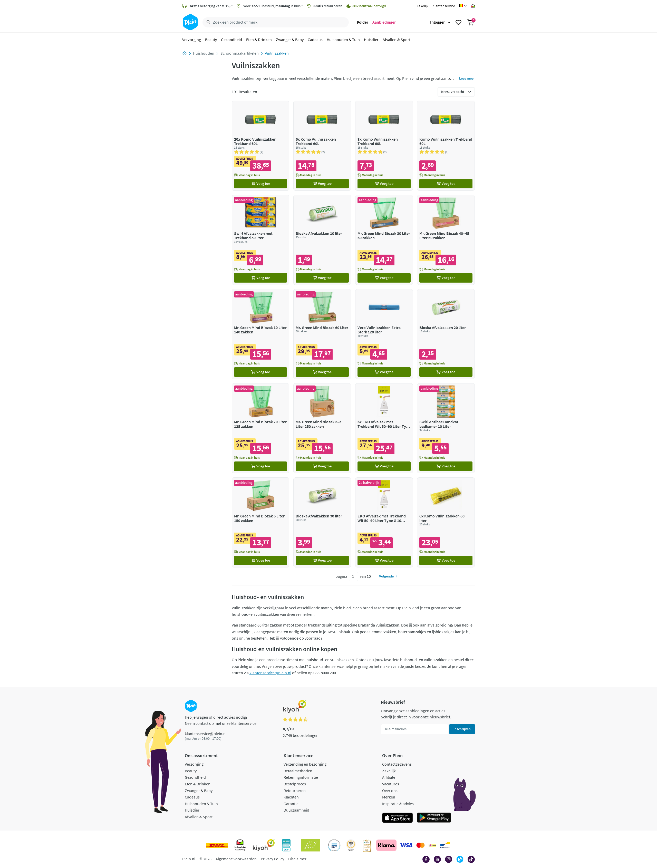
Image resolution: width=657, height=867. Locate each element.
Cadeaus (315, 39)
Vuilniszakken (277, 53)
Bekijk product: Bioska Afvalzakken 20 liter (446, 334)
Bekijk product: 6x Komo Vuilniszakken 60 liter (446, 522)
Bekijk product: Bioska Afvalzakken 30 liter (322, 522)
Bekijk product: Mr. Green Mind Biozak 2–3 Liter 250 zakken (322, 428)
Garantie (291, 803)
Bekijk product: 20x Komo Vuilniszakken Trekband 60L (260, 145)
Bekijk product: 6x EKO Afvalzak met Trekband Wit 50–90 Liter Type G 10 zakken (384, 428)
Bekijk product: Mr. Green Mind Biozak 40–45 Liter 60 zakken (446, 240)
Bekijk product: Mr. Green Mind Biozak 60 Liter (322, 334)
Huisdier (371, 39)
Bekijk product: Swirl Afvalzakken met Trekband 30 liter (260, 240)
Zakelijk (422, 6)
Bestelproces (295, 783)
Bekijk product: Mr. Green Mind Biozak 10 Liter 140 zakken (260, 334)
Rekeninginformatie (301, 777)
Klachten (291, 796)
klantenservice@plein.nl (270, 672)
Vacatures (390, 783)
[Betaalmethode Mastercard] (421, 845)
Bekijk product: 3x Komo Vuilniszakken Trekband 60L (384, 145)
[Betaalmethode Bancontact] (445, 845)
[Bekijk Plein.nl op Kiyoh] (264, 845)
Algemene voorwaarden (236, 858)
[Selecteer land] (463, 6)
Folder (362, 22)
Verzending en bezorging (305, 764)
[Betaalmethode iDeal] (432, 845)
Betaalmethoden (298, 770)
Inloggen (438, 22)
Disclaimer (297, 858)
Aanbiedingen (384, 22)
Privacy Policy (272, 858)
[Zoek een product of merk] (207, 22)
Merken (388, 796)
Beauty (211, 39)
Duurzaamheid (296, 810)
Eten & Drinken (259, 39)
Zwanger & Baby (290, 39)
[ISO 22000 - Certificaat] (334, 845)
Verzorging (191, 39)
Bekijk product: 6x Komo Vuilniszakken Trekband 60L (322, 145)
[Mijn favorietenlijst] (458, 22)
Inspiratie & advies (398, 803)
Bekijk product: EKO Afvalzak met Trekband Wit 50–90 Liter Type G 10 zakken (384, 522)
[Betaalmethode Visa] (406, 845)
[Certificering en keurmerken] (310, 845)
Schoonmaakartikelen (239, 53)
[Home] (184, 53)
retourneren (327, 6)
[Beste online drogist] (350, 845)
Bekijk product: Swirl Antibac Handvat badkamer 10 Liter (446, 428)
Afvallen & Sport (396, 39)
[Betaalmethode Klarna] (386, 845)
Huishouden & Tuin (343, 39)
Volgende (386, 576)
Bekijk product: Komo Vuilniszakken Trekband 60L (446, 145)
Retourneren (295, 790)
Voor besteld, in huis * (273, 6)
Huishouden (203, 53)
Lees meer (467, 78)
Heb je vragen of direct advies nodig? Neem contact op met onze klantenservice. (221, 720)
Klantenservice (443, 6)
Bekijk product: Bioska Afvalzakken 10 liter (322, 240)
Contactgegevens (397, 764)
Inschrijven (462, 729)
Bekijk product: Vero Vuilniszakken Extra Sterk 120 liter (384, 334)
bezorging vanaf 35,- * (211, 6)
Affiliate (388, 777)
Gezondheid (231, 39)
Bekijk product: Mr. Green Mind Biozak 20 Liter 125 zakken (260, 428)
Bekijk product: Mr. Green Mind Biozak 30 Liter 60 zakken (384, 240)
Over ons (390, 790)
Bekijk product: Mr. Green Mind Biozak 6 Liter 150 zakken (260, 522)
